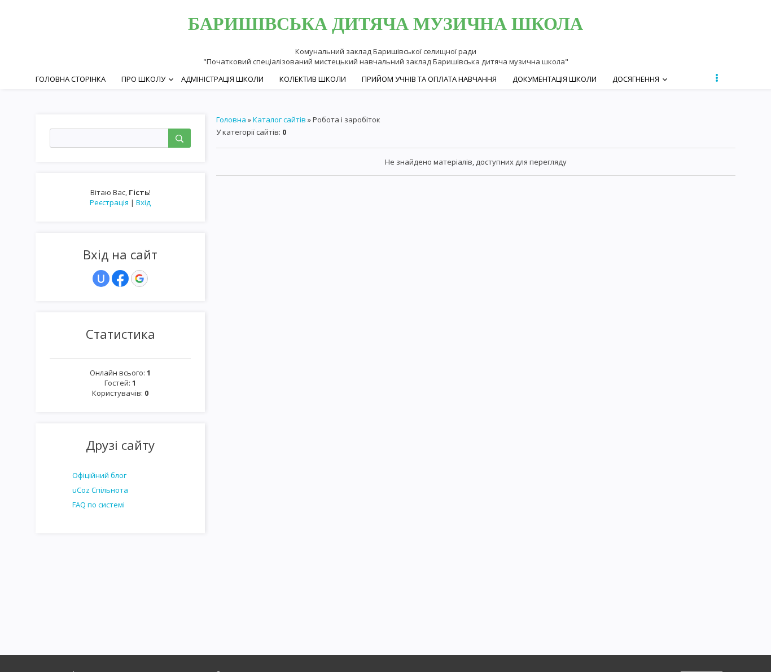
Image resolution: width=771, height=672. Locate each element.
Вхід (143, 202)
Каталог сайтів (279, 119)
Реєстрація (109, 202)
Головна (231, 119)
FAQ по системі (98, 504)
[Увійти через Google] (139, 278)
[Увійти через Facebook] (120, 278)
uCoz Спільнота (100, 490)
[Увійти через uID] (101, 278)
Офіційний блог (99, 475)
